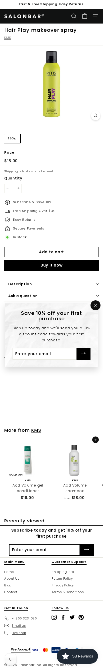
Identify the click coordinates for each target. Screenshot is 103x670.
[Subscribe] (83, 354)
